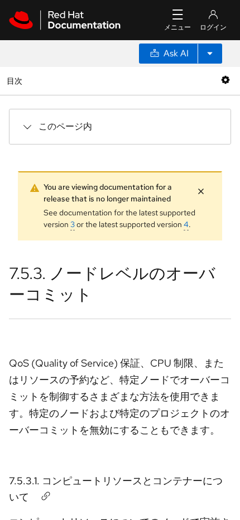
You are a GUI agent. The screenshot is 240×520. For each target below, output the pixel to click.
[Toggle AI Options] (210, 54)
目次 (16, 80)
